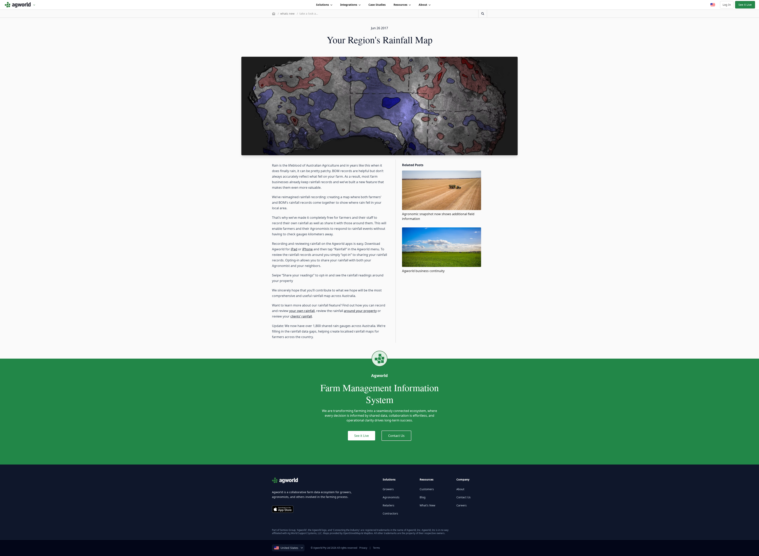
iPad (294, 249)
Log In (727, 5)
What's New (427, 505)
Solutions (322, 5)
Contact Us (396, 435)
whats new (287, 13)
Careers (461, 505)
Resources (400, 5)
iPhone (307, 249)
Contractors (390, 513)
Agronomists (391, 497)
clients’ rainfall (301, 316)
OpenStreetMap (352, 533)
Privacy (363, 547)
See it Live (745, 5)
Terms (376, 547)
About (423, 5)
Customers (427, 489)
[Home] (273, 13)
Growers (388, 489)
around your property (360, 311)
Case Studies (377, 5)
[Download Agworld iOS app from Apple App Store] (282, 509)
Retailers (388, 505)
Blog (423, 497)
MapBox (368, 533)
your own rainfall (302, 311)
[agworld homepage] (20, 5)
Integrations (348, 5)
